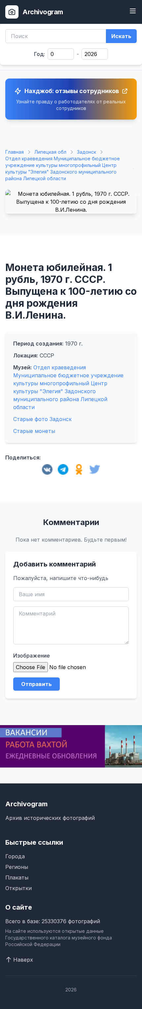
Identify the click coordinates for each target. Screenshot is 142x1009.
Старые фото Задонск (42, 419)
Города (15, 856)
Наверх (23, 959)
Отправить (36, 684)
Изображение (31, 655)
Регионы (16, 867)
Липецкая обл (50, 152)
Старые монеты (34, 431)
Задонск (86, 152)
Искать (121, 36)
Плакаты (16, 877)
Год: (39, 54)
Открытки (18, 888)
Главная (14, 152)
